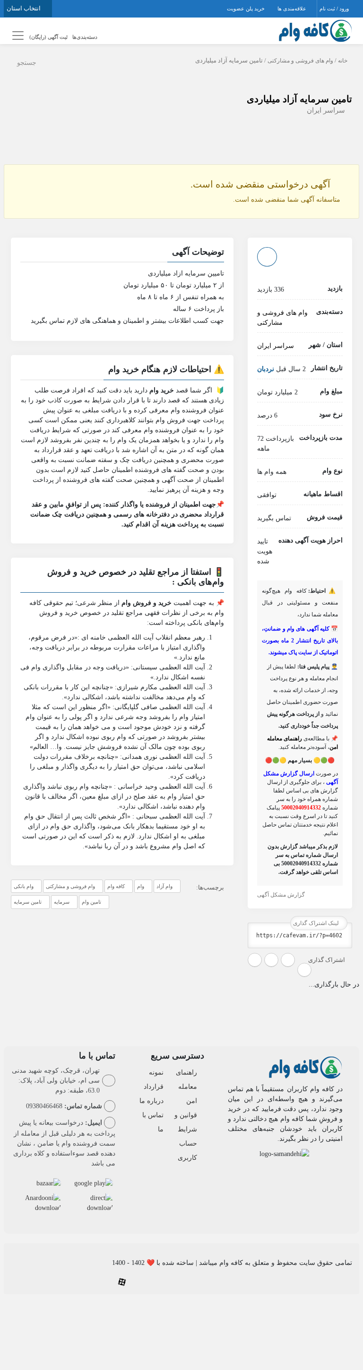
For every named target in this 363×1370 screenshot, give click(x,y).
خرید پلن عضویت (246, 8)
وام (140, 886)
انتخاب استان (24, 8)
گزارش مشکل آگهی (281, 894)
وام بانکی (24, 886)
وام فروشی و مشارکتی (70, 886)
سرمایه (61, 902)
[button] (122, 253)
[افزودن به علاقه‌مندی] (267, 257)
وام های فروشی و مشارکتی (300, 60)
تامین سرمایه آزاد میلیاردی (299, 99)
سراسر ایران (326, 110)
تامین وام (91, 902)
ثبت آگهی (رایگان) (48, 37)
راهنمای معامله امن (186, 1086)
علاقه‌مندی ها (292, 8)
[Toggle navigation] (16, 35)
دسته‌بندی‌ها (84, 37)
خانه (342, 60)
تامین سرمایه (28, 902)
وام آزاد (164, 886)
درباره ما (151, 1100)
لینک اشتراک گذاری (316, 923)
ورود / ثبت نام (335, 8)
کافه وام (116, 886)
